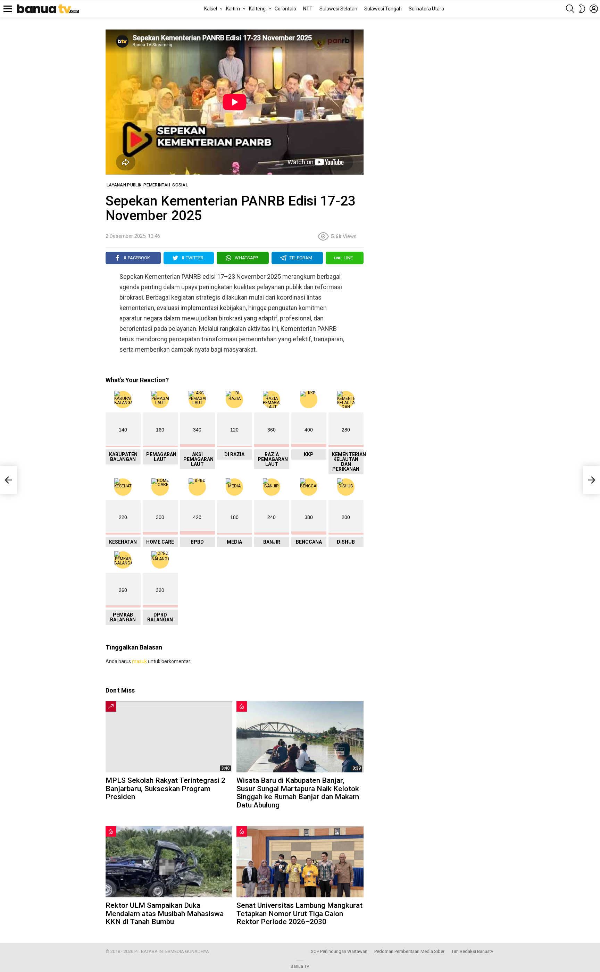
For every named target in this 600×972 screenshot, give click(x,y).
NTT (307, 8)
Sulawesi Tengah (383, 8)
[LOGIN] (594, 9)
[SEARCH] (570, 9)
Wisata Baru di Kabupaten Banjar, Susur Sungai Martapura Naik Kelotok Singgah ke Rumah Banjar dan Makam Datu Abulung (297, 792)
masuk (139, 661)
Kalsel (210, 8)
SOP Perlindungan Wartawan (339, 951)
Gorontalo (285, 8)
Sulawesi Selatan (338, 8)
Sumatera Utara (426, 8)
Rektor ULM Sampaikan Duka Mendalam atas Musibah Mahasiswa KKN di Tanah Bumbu (165, 913)
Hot (241, 706)
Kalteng (257, 8)
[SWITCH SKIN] (582, 9)
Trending (111, 706)
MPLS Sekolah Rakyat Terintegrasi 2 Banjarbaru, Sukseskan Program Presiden (165, 788)
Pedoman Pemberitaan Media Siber (409, 951)
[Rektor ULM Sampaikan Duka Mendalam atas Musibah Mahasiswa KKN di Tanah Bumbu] (169, 861)
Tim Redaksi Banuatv (472, 951)
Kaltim (233, 8)
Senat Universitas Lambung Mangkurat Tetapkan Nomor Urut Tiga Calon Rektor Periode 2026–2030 (299, 913)
